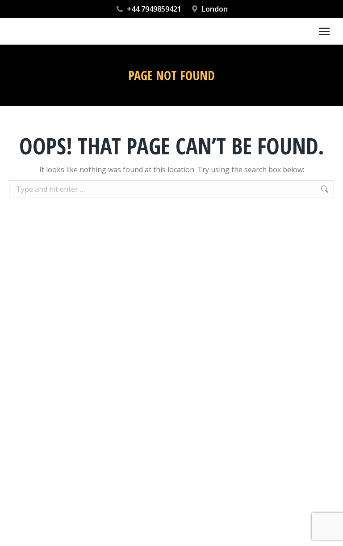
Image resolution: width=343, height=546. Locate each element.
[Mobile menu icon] (324, 31)
